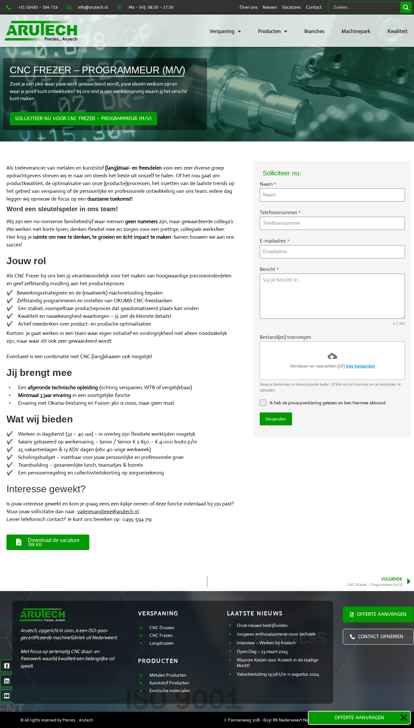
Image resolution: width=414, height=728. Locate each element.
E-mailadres (274, 240)
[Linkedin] (6, 680)
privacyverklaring (304, 403)
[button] (403, 717)
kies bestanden (360, 366)
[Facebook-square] (6, 666)
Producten (269, 31)
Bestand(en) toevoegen (285, 337)
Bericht (269, 269)
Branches (314, 31)
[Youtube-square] (6, 696)
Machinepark (356, 31)
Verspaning (222, 31)
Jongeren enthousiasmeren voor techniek (276, 634)
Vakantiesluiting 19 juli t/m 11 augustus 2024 (278, 674)
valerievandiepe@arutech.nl (108, 511)
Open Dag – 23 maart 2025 (262, 651)
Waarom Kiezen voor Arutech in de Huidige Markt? (277, 662)
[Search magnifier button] (405, 7)
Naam (268, 184)
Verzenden (276, 419)
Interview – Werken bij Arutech (266, 643)
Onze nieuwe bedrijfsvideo (262, 625)
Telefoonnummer (280, 212)
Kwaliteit (397, 31)
